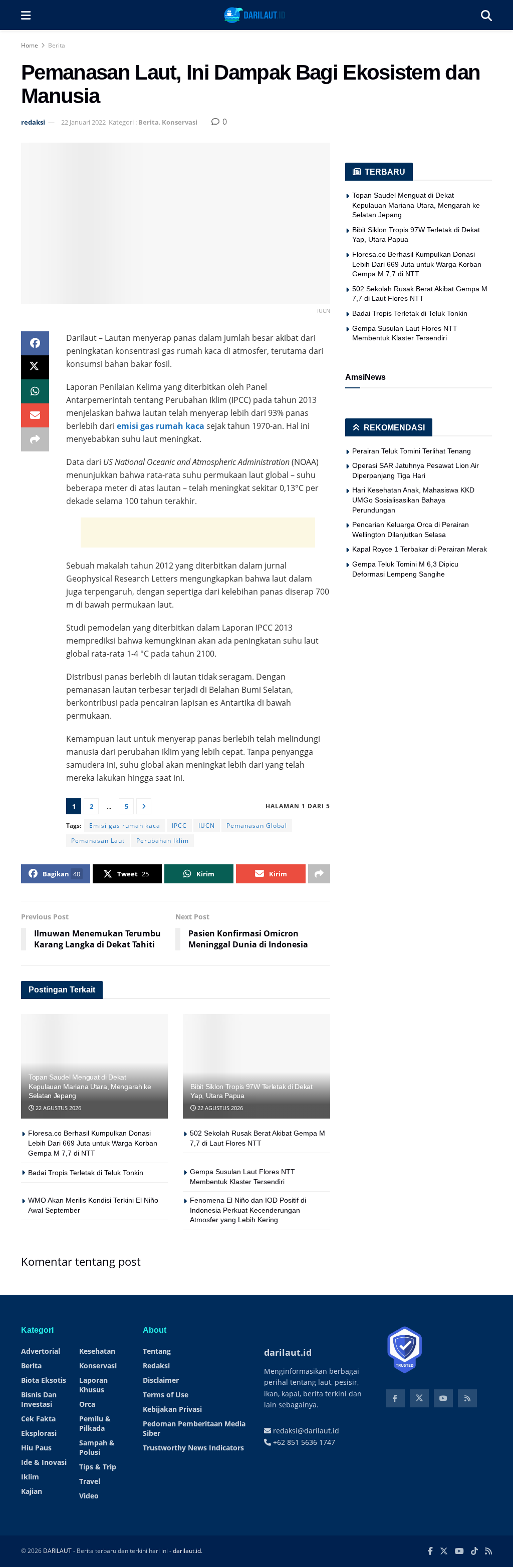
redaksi (33, 122)
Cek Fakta (38, 1418)
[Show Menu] (26, 15)
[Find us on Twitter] (419, 1398)
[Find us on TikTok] (474, 1551)
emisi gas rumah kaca (160, 425)
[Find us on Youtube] (443, 1398)
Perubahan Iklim (162, 840)
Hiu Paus (36, 1447)
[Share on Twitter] (35, 367)
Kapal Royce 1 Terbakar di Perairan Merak (419, 549)
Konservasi (179, 122)
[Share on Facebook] (35, 343)
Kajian (31, 1491)
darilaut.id (187, 1550)
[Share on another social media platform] (35, 439)
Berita (56, 45)
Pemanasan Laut (98, 840)
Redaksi (156, 1365)
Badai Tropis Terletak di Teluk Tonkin (85, 1173)
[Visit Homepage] (255, 15)
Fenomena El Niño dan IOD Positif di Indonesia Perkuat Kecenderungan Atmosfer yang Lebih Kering (248, 1210)
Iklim (30, 1476)
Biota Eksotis (43, 1380)
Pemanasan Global (256, 825)
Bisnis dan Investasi (39, 1399)
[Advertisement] (198, 532)
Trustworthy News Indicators (193, 1447)
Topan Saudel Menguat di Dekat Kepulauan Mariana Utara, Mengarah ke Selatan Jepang (90, 1086)
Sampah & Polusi (97, 1447)
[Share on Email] (35, 415)
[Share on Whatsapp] (35, 391)
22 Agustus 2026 (57, 1108)
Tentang (157, 1351)
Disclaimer (161, 1380)
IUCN (206, 825)
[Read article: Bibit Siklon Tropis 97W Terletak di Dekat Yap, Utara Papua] (256, 1066)
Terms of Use (165, 1394)
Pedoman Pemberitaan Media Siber (194, 1428)
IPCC (179, 825)
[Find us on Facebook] (395, 1398)
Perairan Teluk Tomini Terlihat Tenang (411, 451)
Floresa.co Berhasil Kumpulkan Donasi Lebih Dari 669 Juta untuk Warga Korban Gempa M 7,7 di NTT (92, 1143)
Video (89, 1495)
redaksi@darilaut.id (305, 1430)
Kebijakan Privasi (172, 1409)
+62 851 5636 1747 (303, 1442)
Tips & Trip (97, 1466)
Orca (87, 1404)
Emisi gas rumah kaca (124, 825)
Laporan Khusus (93, 1384)
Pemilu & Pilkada (95, 1423)
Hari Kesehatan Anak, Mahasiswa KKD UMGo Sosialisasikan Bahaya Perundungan (413, 499)
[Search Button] (486, 15)
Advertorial (40, 1351)
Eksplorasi (39, 1433)
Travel (89, 1481)
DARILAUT (57, 1550)
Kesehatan (97, 1351)
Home (29, 45)
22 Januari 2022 (83, 122)
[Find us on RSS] (467, 1398)
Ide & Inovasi (44, 1462)
